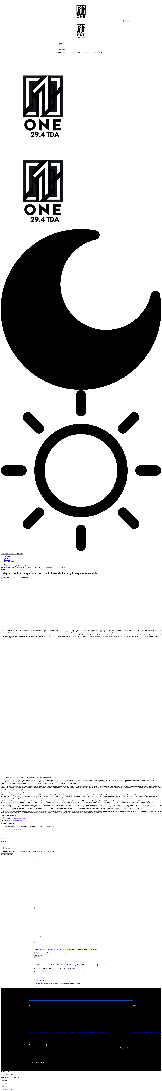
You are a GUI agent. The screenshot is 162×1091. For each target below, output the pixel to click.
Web (2, 848)
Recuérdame (5, 1083)
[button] (81, 777)
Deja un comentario (16, 820)
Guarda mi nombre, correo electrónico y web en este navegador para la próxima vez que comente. (29, 851)
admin (32, 1038)
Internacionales (33, 1029)
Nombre (3, 842)
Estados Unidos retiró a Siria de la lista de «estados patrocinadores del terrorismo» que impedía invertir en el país (66, 949)
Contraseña (4, 1080)
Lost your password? (6, 1089)
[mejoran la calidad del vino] (37, 973)
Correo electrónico (6, 845)
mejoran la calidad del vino (41, 980)
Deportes (3, 569)
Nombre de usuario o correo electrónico (11, 1077)
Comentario (4, 839)
